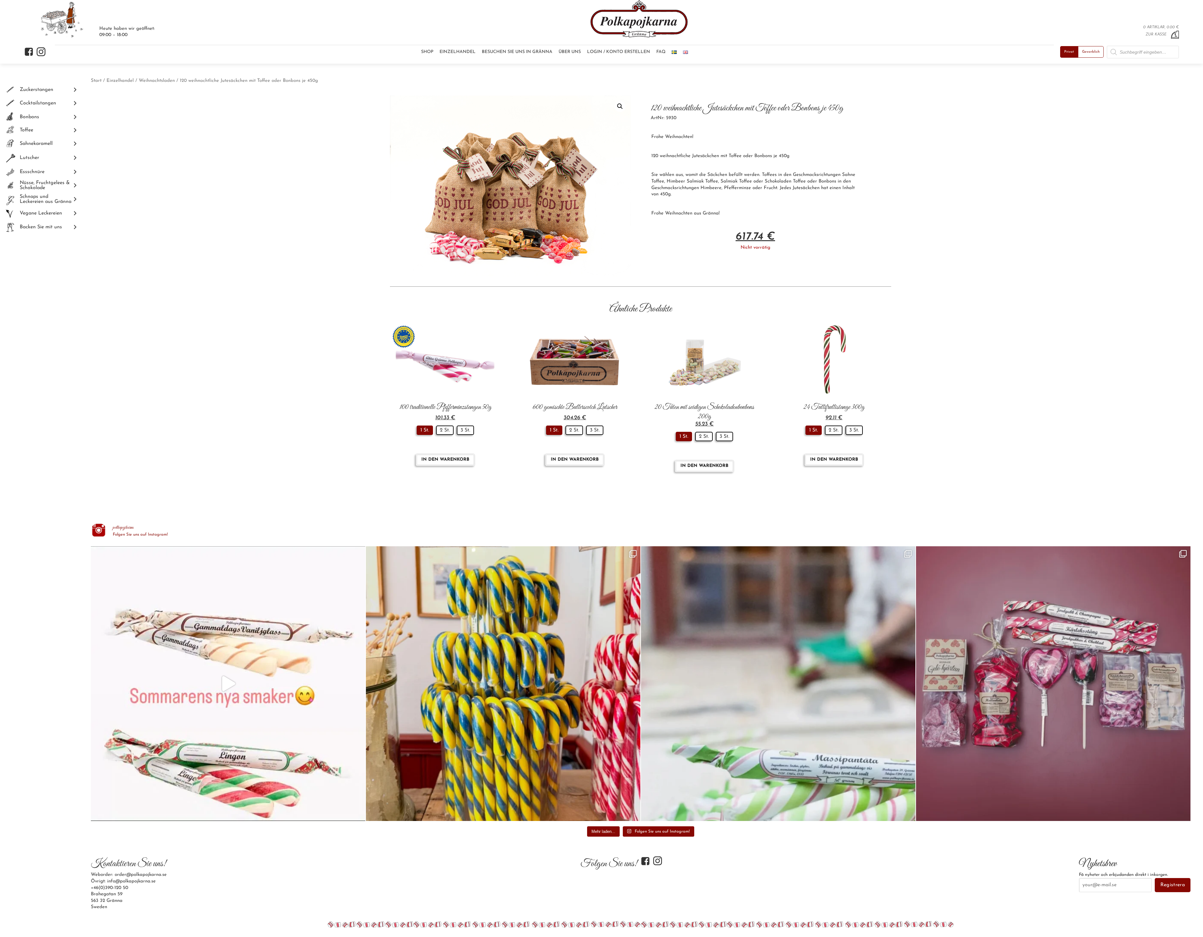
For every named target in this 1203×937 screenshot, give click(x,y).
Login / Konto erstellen (618, 52)
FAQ (660, 52)
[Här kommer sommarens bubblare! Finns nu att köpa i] (228, 683)
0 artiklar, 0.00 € (1161, 27)
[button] (620, 106)
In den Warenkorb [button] (445, 459)
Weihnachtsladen (157, 80)
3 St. (465, 430)
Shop (427, 52)
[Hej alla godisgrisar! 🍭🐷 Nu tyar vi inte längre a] (778, 683)
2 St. (445, 430)
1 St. (424, 430)
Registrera (1172, 884)
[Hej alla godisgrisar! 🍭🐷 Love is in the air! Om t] (1053, 683)
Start (96, 80)
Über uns (570, 52)
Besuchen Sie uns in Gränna (517, 52)
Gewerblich (1091, 52)
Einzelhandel (458, 52)
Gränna (711, 213)
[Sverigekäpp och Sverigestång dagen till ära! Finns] (503, 683)
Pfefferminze (737, 188)
